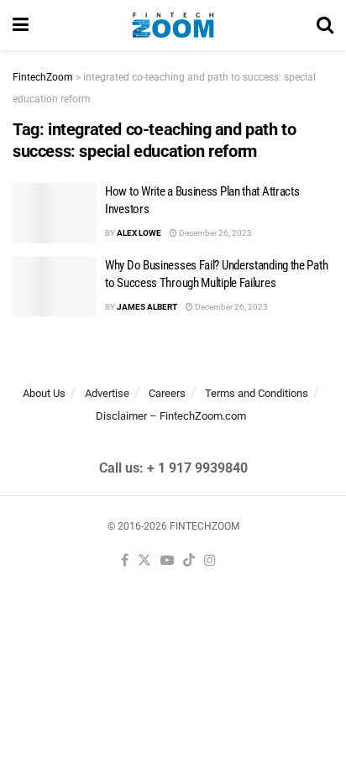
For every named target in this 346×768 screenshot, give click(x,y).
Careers (167, 393)
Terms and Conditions (256, 393)
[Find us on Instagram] (210, 561)
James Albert (147, 306)
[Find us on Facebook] (124, 561)
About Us (44, 393)
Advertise (107, 393)
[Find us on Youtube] (167, 561)
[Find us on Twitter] (144, 561)
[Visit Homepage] (172, 25)
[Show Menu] (21, 25)
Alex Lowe (139, 233)
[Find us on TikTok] (189, 561)
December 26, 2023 (214, 233)
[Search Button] (325, 25)
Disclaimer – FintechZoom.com (171, 416)
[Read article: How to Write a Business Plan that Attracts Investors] (55, 213)
